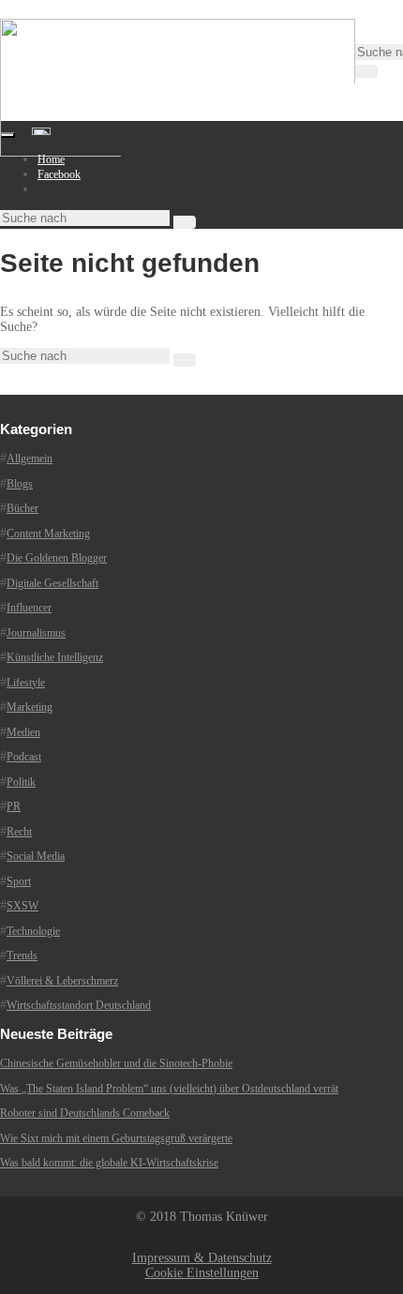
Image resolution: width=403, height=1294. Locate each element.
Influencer (29, 607)
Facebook (59, 174)
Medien (23, 732)
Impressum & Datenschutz (202, 1258)
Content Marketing (48, 533)
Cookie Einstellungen (202, 1273)
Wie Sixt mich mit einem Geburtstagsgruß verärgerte (116, 1138)
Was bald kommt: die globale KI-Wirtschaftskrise (109, 1162)
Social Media (36, 856)
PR (14, 806)
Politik (21, 782)
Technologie (33, 931)
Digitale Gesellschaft (52, 583)
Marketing (29, 707)
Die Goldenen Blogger (57, 557)
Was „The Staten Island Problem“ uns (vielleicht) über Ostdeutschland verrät (169, 1088)
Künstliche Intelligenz (55, 657)
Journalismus (36, 632)
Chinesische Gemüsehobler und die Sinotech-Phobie (116, 1063)
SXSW (22, 905)
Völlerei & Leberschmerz (62, 980)
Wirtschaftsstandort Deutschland (79, 1005)
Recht (19, 831)
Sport (19, 881)
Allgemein (29, 458)
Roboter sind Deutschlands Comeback (85, 1113)
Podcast (24, 756)
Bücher (22, 508)
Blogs (20, 483)
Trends (22, 955)
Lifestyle (26, 682)
